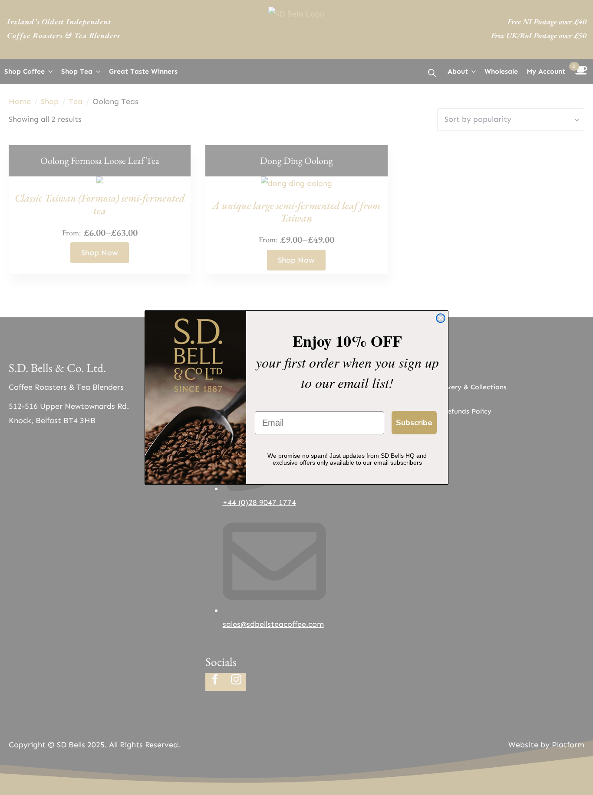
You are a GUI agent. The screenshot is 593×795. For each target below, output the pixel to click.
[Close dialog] (440, 318)
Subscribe (414, 422)
